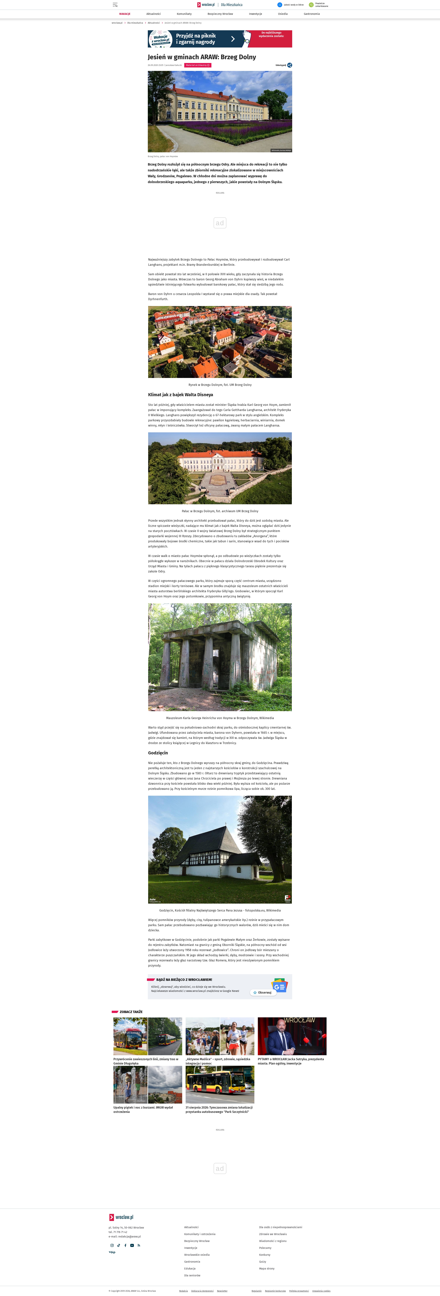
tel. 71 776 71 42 (118, 1232)
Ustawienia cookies (321, 1291)
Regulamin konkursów (275, 1291)
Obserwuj (267, 992)
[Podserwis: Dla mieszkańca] (230, 5)
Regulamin (257, 1291)
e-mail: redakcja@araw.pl (125, 1236)
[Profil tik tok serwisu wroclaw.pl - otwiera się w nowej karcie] (119, 1245)
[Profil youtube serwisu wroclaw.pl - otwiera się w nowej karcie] (132, 1245)
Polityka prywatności (299, 1291)
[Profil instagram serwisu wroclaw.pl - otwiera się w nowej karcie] (112, 1245)
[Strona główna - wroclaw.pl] (205, 4)
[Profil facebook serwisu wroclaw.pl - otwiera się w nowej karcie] (125, 1245)
